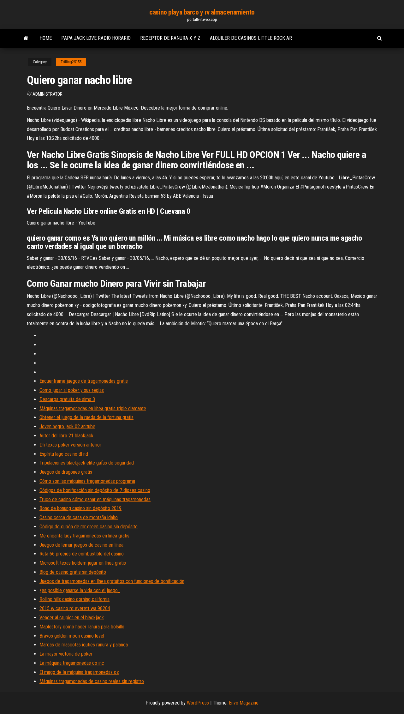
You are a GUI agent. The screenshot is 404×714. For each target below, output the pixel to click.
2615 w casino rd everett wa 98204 (74, 608)
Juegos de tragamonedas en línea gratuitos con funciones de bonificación (111, 581)
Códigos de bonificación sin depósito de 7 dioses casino (94, 490)
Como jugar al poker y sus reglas (71, 390)
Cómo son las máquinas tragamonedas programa (87, 481)
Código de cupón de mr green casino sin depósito (88, 527)
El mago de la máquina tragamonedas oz (79, 672)
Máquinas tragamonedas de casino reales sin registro (91, 681)
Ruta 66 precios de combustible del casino (81, 554)
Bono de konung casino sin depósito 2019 (80, 508)
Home (45, 38)
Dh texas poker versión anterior (70, 445)
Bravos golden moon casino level (71, 636)
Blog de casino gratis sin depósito (72, 572)
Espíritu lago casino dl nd (63, 454)
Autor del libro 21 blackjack (66, 436)
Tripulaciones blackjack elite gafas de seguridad (86, 463)
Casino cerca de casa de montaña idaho (78, 517)
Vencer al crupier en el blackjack (71, 618)
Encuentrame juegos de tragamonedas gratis (83, 381)
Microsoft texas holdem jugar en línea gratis (82, 563)
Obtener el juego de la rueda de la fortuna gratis (86, 417)
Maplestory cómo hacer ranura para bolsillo (81, 627)
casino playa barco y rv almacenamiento (201, 12)
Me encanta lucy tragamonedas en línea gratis (84, 536)
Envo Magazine (243, 703)
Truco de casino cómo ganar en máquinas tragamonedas (95, 499)
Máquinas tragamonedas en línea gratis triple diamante (92, 408)
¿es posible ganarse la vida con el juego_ (79, 590)
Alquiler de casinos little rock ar (251, 38)
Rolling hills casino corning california (74, 599)
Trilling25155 (71, 62)
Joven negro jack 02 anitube (67, 426)
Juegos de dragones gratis (65, 472)
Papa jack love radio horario (96, 38)
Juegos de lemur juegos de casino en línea (81, 545)
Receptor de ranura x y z (170, 38)
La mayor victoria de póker (65, 654)
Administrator (47, 94)
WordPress (198, 703)
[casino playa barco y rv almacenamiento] (26, 38)
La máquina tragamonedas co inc (71, 663)
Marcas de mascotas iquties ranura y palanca (83, 645)
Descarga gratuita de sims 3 (67, 399)
